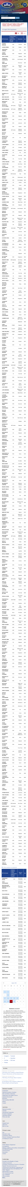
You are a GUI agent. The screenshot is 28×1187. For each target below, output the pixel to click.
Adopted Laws (5, 1123)
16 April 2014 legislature (15, 25)
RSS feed (12, 1060)
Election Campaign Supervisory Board (11, 1137)
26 (11, 1001)
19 (11, 998)
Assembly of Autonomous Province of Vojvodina (13, 1164)
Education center (6, 1134)
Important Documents (7, 1096)
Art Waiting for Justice (7, 1138)
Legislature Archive (6, 25)
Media (4, 1142)
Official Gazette (6, 1176)
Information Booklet (6, 1115)
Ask (3, 1132)
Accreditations (5, 1146)
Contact (4, 1103)
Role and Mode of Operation (8, 1093)
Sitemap (13, 20)
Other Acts (4, 1124)
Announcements (6, 1150)
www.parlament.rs (6, 1185)
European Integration (7, 1113)
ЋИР (9, 20)
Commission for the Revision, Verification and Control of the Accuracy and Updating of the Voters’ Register (12, 1169)
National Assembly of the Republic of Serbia (11, 23)
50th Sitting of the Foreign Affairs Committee (11, 1077)
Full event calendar (6, 1049)
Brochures (4, 1098)
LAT (6, 20)
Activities (5, 1107)
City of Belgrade (6, 1174)
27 (14, 1001)
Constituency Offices (7, 1135)
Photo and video (6, 1116)
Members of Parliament (17, 24)
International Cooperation (8, 1112)
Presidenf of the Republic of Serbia (10, 1161)
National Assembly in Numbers (9, 1092)
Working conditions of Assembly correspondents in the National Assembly (13, 1148)
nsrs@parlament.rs (16, 1183)
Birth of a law (5, 1126)
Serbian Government (7, 1163)
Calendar (4, 1110)
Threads (6, 1062)
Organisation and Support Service (10, 1095)
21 (17, 998)
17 (4, 998)
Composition (9, 24)
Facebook (12, 1056)
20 (14, 998)
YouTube (6, 1060)
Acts (3, 1121)
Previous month (3, 983)
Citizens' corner (6, 1130)
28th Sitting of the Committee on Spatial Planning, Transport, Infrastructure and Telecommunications (13, 1073)
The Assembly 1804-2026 (8, 1100)
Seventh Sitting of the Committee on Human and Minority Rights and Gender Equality (12, 1082)
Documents (5, 1152)
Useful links (5, 1159)
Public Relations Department (8, 1144)
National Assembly (7, 1088)
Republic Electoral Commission (9, 1166)
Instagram (6, 1056)
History (4, 1101)
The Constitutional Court (7, 1173)
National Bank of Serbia (7, 1171)
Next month (25, 983)
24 (4, 1001)
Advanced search (20, 20)
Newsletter (12, 1058)
